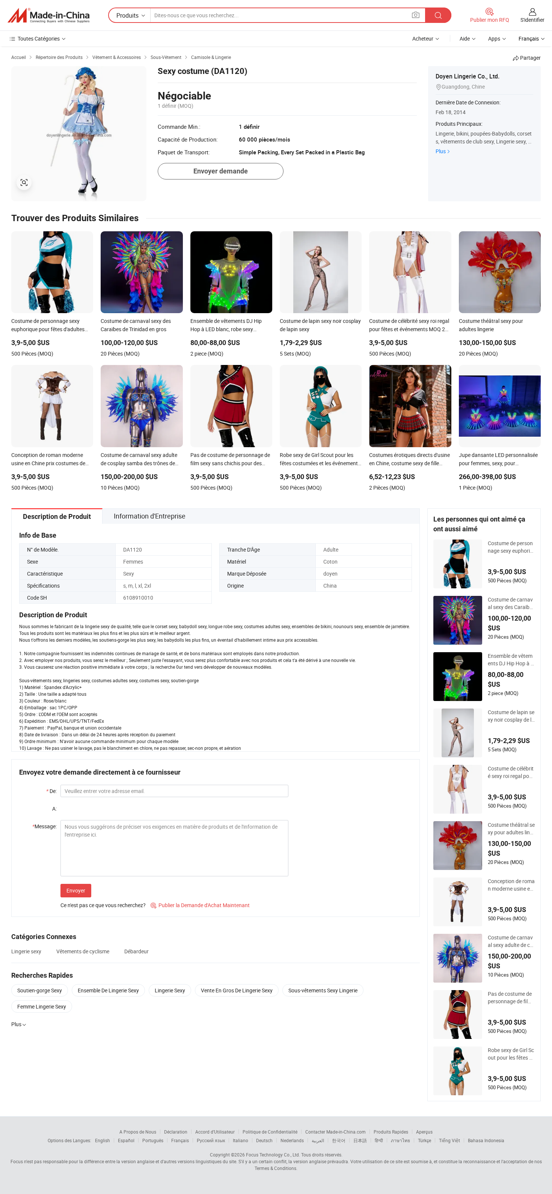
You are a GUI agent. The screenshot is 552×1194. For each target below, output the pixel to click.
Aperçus (424, 1132)
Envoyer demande (220, 171)
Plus (441, 151)
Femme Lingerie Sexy (41, 1006)
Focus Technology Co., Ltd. (273, 1155)
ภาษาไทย (400, 1140)
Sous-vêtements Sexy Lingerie (322, 990)
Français (180, 1140)
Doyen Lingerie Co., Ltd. (467, 76)
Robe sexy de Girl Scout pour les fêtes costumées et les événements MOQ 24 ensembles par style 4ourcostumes (511, 1053)
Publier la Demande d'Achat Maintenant (200, 905)
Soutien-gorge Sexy (39, 990)
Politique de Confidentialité (270, 1132)
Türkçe (424, 1140)
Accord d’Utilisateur (215, 1132)
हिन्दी (379, 1140)
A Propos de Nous (137, 1132)
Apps (494, 38)
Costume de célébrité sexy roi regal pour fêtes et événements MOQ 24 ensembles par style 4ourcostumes (511, 772)
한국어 (338, 1140)
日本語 (360, 1140)
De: (51, 790)
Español (126, 1140)
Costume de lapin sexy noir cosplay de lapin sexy (511, 716)
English (102, 1140)
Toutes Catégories (39, 38)
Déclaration (175, 1132)
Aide (465, 38)
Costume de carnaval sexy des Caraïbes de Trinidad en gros (511, 603)
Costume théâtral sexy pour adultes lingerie (511, 828)
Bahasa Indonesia (486, 1140)
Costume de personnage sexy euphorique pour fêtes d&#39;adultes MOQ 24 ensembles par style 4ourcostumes (510, 547)
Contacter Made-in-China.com (335, 1132)
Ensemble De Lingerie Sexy (108, 990)
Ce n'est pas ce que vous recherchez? (103, 905)
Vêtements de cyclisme (82, 951)
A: (54, 808)
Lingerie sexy (26, 951)
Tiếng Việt (449, 1140)
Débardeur (136, 951)
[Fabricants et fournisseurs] (48, 15)
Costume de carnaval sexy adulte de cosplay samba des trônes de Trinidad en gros (511, 941)
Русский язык (211, 1140)
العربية (318, 1140)
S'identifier (532, 19)
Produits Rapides (391, 1132)
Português (152, 1140)
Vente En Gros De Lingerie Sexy (237, 990)
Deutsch (264, 1140)
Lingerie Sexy (170, 990)
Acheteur (422, 38)
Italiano (240, 1140)
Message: (44, 826)
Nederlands (292, 1140)
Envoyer (75, 890)
